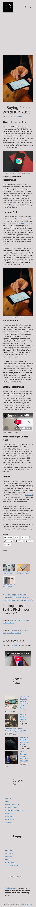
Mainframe (9, 813)
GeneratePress (27, 904)
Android (7, 595)
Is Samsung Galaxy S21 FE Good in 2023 (19, 600)
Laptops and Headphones (14, 810)
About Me (8, 850)
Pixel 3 (15, 202)
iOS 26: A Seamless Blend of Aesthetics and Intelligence (25, 756)
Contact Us (9, 853)
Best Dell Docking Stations (23, 717)
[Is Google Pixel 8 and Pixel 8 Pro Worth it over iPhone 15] (9, 579)
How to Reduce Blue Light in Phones (17, 597)
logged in (15, 645)
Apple (7, 801)
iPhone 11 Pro (25, 223)
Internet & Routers (11, 807)
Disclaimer (8, 856)
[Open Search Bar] (25, 7)
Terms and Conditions (13, 865)
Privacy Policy (10, 862)
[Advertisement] (18, 33)
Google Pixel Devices (18, 595)
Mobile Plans (9, 816)
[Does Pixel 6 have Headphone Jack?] (9, 567)
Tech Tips (8, 822)
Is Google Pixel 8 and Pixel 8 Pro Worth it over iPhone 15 (9, 586)
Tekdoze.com (10, 888)
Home (7, 859)
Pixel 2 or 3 (29, 495)
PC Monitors (9, 819)
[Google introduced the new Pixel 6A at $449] (23, 567)
